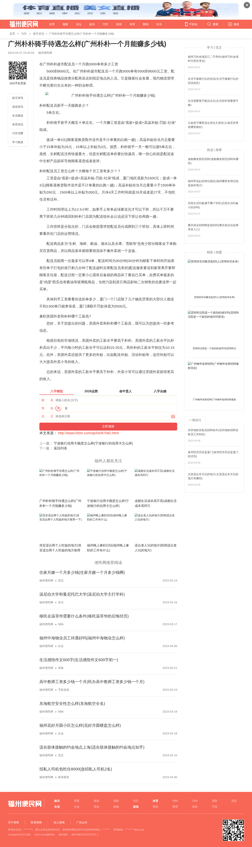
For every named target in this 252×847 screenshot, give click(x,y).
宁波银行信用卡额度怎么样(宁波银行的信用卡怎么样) (93, 443)
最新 (65, 24)
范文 (61, 755)
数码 (145, 24)
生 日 (47, 416)
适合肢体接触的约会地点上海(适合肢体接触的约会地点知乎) (92, 747)
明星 (77, 800)
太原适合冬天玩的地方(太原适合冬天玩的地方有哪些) (213, 476)
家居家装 (63, 777)
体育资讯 (17, 124)
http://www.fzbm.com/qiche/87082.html (88, 433)
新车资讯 (38, 33)
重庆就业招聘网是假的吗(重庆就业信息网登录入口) (213, 227)
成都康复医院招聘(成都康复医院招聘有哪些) (213, 161)
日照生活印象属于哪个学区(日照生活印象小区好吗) (213, 205)
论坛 (79, 24)
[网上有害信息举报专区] (47, 829)
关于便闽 (13, 822)
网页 (175, 806)
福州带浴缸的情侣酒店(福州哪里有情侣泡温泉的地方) (213, 183)
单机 (195, 806)
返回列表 (60, 448)
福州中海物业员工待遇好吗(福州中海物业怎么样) (82, 638)
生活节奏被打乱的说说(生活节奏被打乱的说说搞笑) (213, 80)
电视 (96, 800)
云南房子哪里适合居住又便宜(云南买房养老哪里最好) (213, 125)
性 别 (47, 408)
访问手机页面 (17, 83)
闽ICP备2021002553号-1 (84, 834)
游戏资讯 (17, 106)
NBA (61, 624)
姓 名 (47, 400)
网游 (155, 806)
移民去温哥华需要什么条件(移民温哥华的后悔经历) (84, 616)
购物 (116, 806)
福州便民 (63, 834)
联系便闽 (36, 822)
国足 (234, 800)
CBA (195, 800)
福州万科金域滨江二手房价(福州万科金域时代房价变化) (213, 58)
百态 (61, 580)
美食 (61, 667)
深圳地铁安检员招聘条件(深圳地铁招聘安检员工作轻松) (213, 432)
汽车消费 (17, 133)
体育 (132, 24)
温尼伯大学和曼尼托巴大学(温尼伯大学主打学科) (82, 594)
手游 (214, 806)
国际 (214, 800)
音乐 (61, 602)
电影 (116, 800)
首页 (52, 24)
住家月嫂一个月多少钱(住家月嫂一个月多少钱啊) (82, 572)
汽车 (105, 24)
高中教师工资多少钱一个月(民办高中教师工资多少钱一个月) (92, 681)
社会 (61, 646)
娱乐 (92, 24)
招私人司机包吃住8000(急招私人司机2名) (75, 769)
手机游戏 (63, 689)
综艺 (136, 800)
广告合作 (81, 822)
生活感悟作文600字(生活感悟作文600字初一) (78, 660)
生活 (159, 24)
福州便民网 (20, 24)
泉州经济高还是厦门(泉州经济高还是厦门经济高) (213, 454)
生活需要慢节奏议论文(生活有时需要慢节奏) (213, 102)
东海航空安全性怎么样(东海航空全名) (72, 703)
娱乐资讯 (17, 97)
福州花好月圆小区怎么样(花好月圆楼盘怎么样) (80, 725)
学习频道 (17, 142)
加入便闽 (59, 822)
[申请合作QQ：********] (20, 829)
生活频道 (17, 115)
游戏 (119, 24)
